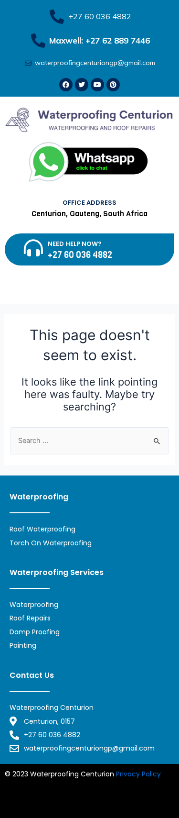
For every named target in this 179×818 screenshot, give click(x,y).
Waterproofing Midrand (44, 785)
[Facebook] (66, 84)
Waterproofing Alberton (44, 807)
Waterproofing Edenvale (120, 796)
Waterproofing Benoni (41, 796)
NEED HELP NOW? (75, 243)
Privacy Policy (138, 774)
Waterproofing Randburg (125, 785)
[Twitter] (81, 84)
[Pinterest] (113, 84)
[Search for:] (89, 440)
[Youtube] (97, 84)
